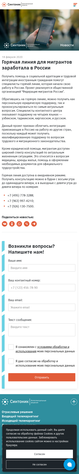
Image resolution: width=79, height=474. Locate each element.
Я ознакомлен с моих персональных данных (45, 349)
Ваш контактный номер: (24, 280)
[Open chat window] (69, 464)
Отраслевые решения (17, 412)
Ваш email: (15, 300)
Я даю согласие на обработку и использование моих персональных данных (45, 363)
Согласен (39, 454)
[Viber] (26, 224)
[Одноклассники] (12, 224)
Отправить (42, 377)
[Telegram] (34, 224)
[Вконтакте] (4, 224)
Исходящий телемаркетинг (21, 420)
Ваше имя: (15, 260)
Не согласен (40, 464)
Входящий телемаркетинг (20, 416)
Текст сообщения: (20, 320)
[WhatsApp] (19, 224)
